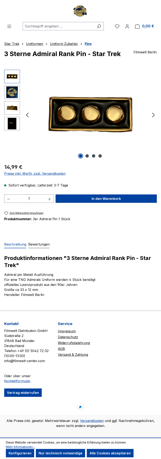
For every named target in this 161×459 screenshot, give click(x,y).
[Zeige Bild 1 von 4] (80, 156)
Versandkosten (92, 421)
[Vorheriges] (27, 115)
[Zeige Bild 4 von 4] (100, 156)
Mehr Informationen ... (20, 447)
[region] (80, 115)
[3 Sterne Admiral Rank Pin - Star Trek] (90, 115)
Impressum (67, 331)
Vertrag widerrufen (23, 393)
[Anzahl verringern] (8, 198)
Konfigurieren (20, 453)
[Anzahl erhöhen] (49, 198)
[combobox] (58, 26)
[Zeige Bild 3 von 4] (93, 156)
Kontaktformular (17, 381)
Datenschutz (68, 337)
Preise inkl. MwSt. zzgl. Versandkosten (35, 173)
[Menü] (9, 26)
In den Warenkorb (106, 199)
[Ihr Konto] (127, 26)
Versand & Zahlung (73, 354)
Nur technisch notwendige (60, 453)
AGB (61, 349)
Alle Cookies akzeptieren (110, 453)
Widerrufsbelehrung (74, 343)
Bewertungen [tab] (39, 244)
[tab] (15, 244)
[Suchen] (99, 26)
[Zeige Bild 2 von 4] (87, 156)
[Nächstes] (153, 115)
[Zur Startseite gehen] (80, 11)
